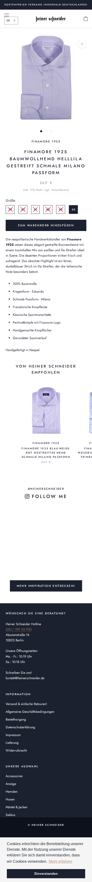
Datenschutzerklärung (20, 727)
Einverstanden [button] (46, 873)
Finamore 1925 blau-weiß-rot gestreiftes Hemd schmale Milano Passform (45, 453)
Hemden (11, 791)
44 (73, 209)
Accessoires (14, 776)
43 (61, 209)
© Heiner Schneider (46, 825)
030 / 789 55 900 (19, 629)
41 (35, 209)
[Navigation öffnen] (6, 15)
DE (8, 20)
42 (48, 209)
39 (10, 209)
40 (23, 209)
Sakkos (10, 814)
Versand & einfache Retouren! (26, 704)
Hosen (10, 799)
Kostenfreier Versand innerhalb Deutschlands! (46, 4)
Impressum (13, 735)
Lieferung (12, 742)
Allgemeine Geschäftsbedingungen (30, 711)
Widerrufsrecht (16, 750)
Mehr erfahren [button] (60, 861)
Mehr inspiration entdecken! (46, 586)
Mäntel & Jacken (16, 807)
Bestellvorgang (16, 719)
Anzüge (11, 783)
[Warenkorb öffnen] (86, 18)
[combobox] (11, 20)
